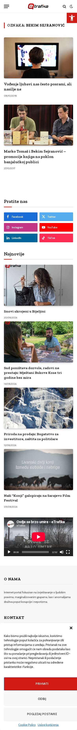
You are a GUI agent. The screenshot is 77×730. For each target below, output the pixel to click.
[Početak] (9, 552)
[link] (72, 18)
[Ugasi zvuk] (62, 552)
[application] (38, 536)
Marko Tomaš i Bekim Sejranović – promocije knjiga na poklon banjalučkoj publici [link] (35, 156)
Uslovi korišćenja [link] (48, 725)
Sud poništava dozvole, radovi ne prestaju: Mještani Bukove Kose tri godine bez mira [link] (33, 373)
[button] (71, 628)
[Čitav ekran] (68, 552)
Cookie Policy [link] (27, 725)
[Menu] (6, 6)
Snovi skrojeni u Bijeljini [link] (24, 311)
